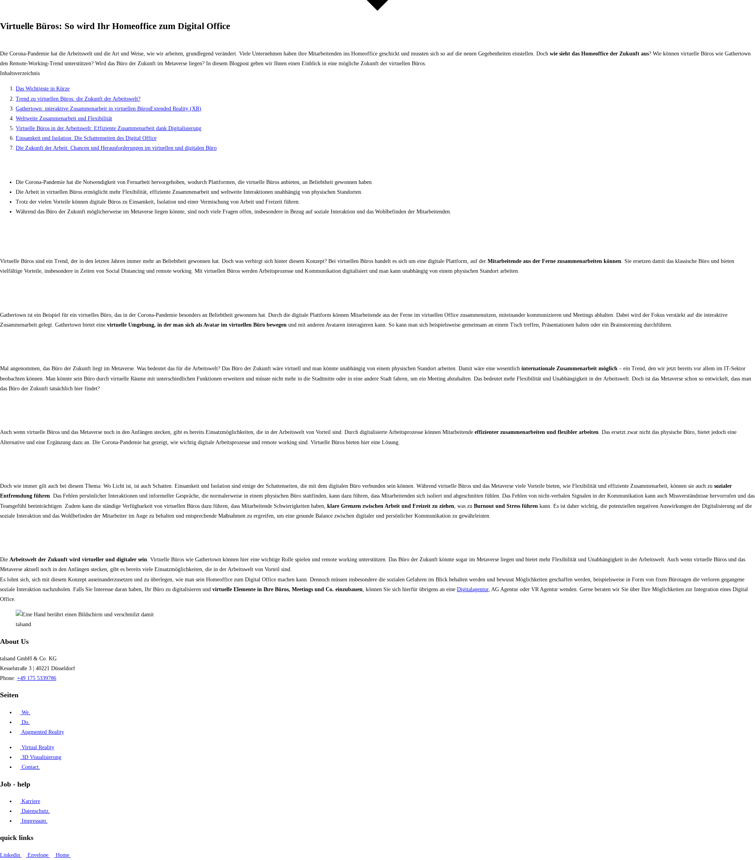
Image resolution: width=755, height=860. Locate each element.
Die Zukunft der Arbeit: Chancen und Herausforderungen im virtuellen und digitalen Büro (116, 148)
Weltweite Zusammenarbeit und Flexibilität (64, 118)
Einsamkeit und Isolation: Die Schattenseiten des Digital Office (86, 138)
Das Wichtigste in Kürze (43, 89)
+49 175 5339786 (36, 678)
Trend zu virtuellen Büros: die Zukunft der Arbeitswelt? (78, 99)
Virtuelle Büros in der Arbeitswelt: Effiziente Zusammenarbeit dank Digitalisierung (108, 128)
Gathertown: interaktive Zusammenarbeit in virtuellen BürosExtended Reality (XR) (108, 109)
